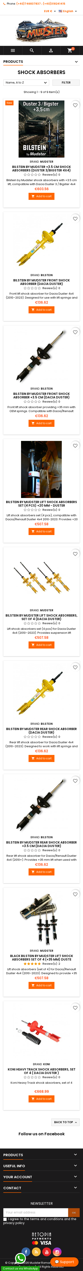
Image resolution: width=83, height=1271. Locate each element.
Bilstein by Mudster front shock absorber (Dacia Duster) (41, 282)
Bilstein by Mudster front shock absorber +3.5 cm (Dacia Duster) (41, 396)
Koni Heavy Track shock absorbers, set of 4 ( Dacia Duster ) (41, 1071)
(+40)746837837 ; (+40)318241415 (40, 4)
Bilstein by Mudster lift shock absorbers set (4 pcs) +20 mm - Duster (41, 504)
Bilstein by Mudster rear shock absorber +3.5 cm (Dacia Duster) (41, 844)
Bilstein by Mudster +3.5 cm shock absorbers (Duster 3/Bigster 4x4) (41, 169)
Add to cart (41, 196)
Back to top (66, 1122)
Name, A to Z (27, 82)
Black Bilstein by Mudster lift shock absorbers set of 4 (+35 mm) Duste (41, 958)
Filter (66, 82)
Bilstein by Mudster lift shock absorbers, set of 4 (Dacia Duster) (41, 617)
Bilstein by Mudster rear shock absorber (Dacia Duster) (41, 731)
